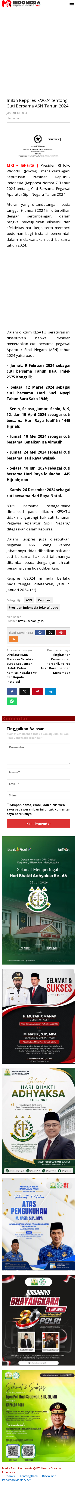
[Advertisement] (38, 50)
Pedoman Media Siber (16, 1480)
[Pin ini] (37, 691)
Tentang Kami (29, 1476)
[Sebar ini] (12, 691)
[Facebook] (40, 632)
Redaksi (10, 1476)
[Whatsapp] (12, 701)
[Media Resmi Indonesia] (21, 3)
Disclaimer (49, 1476)
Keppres (44, 600)
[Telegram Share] (50, 691)
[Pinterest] (61, 632)
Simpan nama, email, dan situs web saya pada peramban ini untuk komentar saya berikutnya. (38, 809)
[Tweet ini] (24, 691)
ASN (29, 600)
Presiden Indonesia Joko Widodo (33, 607)
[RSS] (13, 639)
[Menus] (72, 5)
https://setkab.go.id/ (31, 621)
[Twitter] (50, 632)
